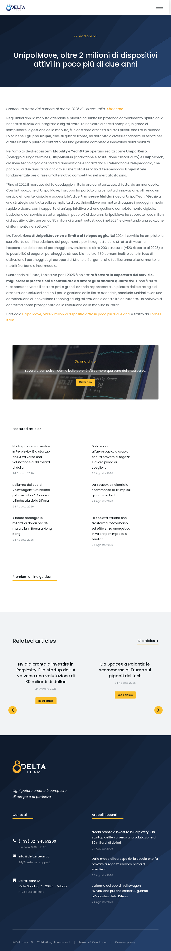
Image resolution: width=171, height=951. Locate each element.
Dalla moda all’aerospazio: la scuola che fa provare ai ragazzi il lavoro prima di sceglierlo (125, 863)
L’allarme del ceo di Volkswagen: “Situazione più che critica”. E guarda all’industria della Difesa (120, 890)
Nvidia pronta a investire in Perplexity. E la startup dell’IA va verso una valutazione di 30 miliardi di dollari (45, 673)
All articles (146, 640)
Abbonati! (115, 109)
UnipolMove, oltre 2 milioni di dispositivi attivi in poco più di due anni (76, 314)
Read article (46, 700)
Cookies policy (125, 942)
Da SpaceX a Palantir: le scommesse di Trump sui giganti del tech (125, 670)
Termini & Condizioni (93, 942)
